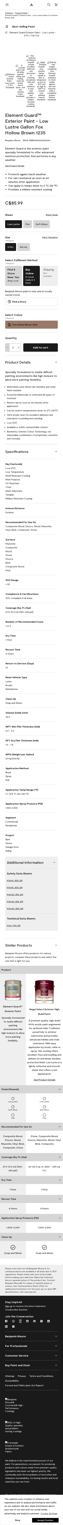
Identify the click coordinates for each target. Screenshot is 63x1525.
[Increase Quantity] (19, 347)
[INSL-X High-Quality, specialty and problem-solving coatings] (19, 1426)
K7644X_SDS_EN (15, 908)
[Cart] (55, 4)
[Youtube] (27, 1321)
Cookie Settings (49, 1513)
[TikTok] (13, 1326)
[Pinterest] (34, 1321)
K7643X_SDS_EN (15, 901)
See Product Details (14, 166)
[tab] (10, 81)
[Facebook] (6, 1321)
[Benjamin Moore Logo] (31, 4)
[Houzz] (48, 1321)
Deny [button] (17, 1520)
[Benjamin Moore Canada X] (41, 1321)
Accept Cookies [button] (45, 1520)
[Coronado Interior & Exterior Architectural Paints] (19, 1447)
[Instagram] (13, 1321)
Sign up (8, 1306)
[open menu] (7, 4)
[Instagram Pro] (20, 1321)
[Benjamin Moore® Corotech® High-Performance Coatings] (19, 1404)
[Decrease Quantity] (7, 347)
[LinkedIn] (6, 1326)
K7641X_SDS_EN (14, 887)
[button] (48, 4)
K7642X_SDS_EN (15, 894)
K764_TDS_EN (13, 925)
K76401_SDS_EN (14, 880)
